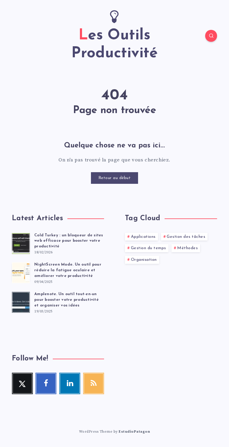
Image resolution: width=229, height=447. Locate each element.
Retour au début (114, 178)
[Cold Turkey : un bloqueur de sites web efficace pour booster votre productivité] (21, 242)
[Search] (211, 36)
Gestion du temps (148, 248)
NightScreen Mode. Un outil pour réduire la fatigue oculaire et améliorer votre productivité (67, 270)
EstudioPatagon (134, 431)
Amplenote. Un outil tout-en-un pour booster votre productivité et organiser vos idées (66, 299)
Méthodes (187, 248)
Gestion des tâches (186, 237)
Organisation (144, 260)
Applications (143, 237)
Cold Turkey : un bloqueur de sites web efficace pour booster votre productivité (68, 241)
